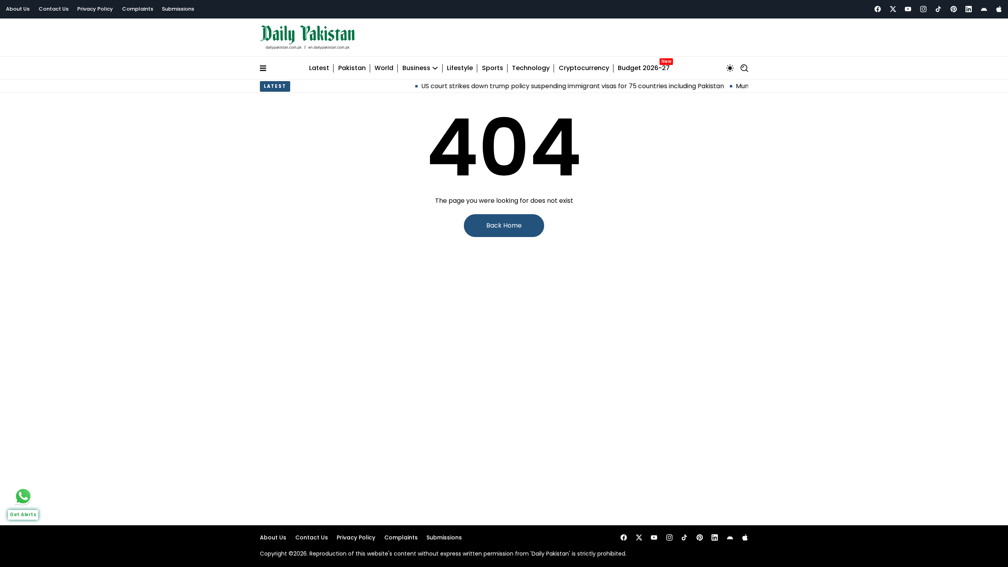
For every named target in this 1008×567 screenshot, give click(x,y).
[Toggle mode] (730, 68)
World (383, 68)
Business (416, 68)
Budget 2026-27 (644, 68)
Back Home (504, 225)
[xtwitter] (893, 9)
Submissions (178, 9)
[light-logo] (309, 38)
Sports (492, 68)
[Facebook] (878, 9)
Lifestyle (460, 68)
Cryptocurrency (584, 68)
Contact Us (54, 9)
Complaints (137, 9)
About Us (18, 9)
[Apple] (999, 9)
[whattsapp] (23, 496)
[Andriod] (984, 9)
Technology (531, 68)
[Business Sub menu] (435, 68)
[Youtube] (908, 9)
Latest (319, 68)
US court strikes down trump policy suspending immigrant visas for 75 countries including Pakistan (557, 86)
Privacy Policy (95, 9)
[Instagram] (923, 9)
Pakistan (352, 68)
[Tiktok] (938, 9)
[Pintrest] (954, 9)
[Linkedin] (968, 9)
